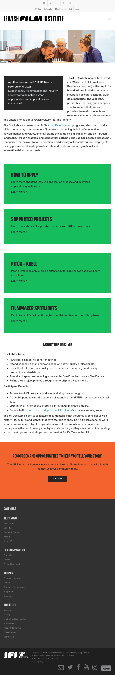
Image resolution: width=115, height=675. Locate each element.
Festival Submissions (13, 564)
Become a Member (13, 578)
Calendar (10, 509)
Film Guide (8, 523)
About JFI (8, 541)
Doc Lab (8, 555)
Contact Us (9, 637)
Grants (7, 559)
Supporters (9, 591)
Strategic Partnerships (14, 587)
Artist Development (59, 125)
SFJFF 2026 (10, 518)
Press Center (10, 632)
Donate (7, 582)
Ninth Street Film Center (15, 619)
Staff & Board (10, 623)
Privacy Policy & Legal (80, 652)
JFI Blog (38, 9)
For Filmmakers (14, 550)
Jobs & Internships (12, 628)
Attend (7, 537)
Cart (70, 9)
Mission (7, 610)
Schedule (8, 528)
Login (77, 9)
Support (9, 573)
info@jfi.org (38, 661)
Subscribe (48, 9)
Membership (60, 9)
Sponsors (8, 596)
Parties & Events (11, 532)
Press (67, 652)
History (7, 614)
